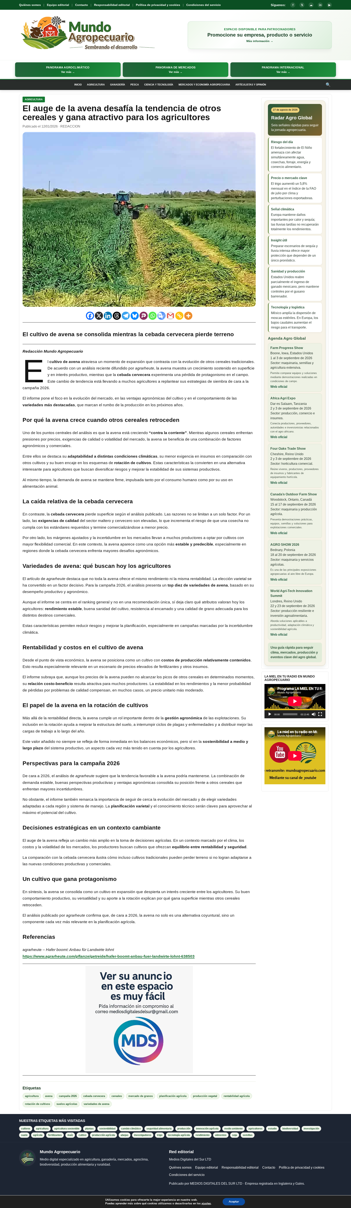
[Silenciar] (314, 714)
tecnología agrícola (179, 1135)
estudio (272, 1128)
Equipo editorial (58, 4)
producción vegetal (205, 1096)
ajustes (206, 1203)
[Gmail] (170, 316)
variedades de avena (96, 1103)
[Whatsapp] (152, 316)
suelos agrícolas (66, 1103)
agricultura (32, 1096)
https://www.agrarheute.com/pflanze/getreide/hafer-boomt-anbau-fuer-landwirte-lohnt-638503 (109, 956)
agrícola (37, 1135)
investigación (311, 1128)
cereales (117, 1096)
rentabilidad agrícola (237, 1096)
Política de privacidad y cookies (158, 4)
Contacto (81, 4)
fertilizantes (55, 1135)
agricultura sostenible (66, 1128)
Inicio (78, 84)
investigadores (142, 1135)
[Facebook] (90, 316)
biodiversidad (290, 1128)
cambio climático (131, 1128)
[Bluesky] (135, 316)
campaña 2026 (68, 1096)
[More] (188, 316)
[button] (68, 69)
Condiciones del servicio (203, 4)
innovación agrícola (207, 1128)
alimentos (220, 1135)
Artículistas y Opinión (250, 84)
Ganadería (117, 84)
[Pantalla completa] (320, 714)
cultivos (25, 1128)
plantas (89, 1128)
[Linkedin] (108, 316)
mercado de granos (140, 1096)
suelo (24, 1135)
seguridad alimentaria (159, 1128)
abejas (124, 1135)
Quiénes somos (30, 4)
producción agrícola (103, 1135)
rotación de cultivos (37, 1103)
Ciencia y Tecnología (158, 84)
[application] (294, 701)
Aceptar (234, 1202)
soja (234, 1135)
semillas (247, 1135)
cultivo (82, 1135)
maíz (70, 1135)
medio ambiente (233, 1128)
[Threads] (117, 316)
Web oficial (278, 386)
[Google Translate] (161, 316)
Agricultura (96, 84)
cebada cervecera (94, 1096)
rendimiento (202, 1135)
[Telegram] (126, 316)
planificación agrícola (172, 1096)
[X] (99, 316)
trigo (159, 1135)
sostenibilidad (107, 1128)
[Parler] (144, 316)
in (320, 4)
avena (48, 1096)
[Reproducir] (270, 714)
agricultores (255, 1128)
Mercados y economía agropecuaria (204, 84)
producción (183, 1128)
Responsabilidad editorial (112, 4)
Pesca (134, 84)
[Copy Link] (179, 316)
